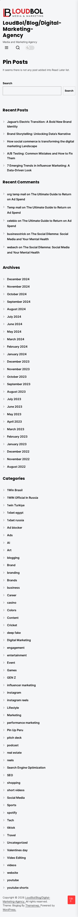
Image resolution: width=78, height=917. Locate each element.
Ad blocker (14, 527)
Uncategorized (17, 842)
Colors (11, 610)
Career (11, 595)
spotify (12, 812)
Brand (11, 565)
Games (12, 670)
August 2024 (16, 309)
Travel (11, 835)
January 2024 (17, 354)
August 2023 (16, 391)
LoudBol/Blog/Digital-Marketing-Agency (24, 29)
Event (11, 662)
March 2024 (15, 339)
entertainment (17, 655)
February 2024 (17, 346)
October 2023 (16, 376)
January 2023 (16, 444)
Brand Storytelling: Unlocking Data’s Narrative (39, 134)
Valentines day (17, 850)
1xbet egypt (15, 512)
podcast (13, 745)
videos (11, 865)
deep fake (14, 632)
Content (13, 618)
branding (13, 572)
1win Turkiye (15, 505)
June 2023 (14, 406)
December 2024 (18, 279)
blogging (13, 557)
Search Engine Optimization (26, 767)
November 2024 (18, 286)
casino (11, 602)
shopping (13, 782)
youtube (13, 880)
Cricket (12, 625)
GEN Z (11, 677)
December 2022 (18, 451)
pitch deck (14, 737)
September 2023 (18, 384)
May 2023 (14, 414)
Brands (12, 580)
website (12, 872)
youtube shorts (17, 887)
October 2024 (17, 294)
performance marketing (23, 722)
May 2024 (14, 331)
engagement (15, 647)
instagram (14, 692)
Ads (10, 535)
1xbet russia (15, 520)
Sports (11, 805)
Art (9, 550)
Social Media (16, 797)
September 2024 (18, 301)
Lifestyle (13, 707)
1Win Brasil (14, 490)
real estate (14, 752)
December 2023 (18, 361)
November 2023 (18, 369)
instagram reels (17, 700)
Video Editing (16, 857)
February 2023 (17, 436)
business (13, 587)
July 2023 (14, 399)
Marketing (14, 715)
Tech (10, 820)
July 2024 (14, 316)
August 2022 (16, 466)
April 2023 (14, 421)
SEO (10, 775)
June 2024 (14, 324)
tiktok (11, 827)
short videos (15, 790)
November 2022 (18, 459)
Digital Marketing (19, 640)
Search (7, 83)
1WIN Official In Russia (22, 497)
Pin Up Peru (15, 730)
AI (8, 543)
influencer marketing (21, 685)
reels (10, 760)
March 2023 (15, 429)
